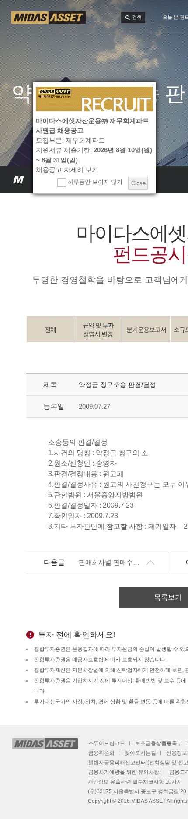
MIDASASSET (18, 179)
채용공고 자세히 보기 (67, 169)
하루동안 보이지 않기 (94, 182)
